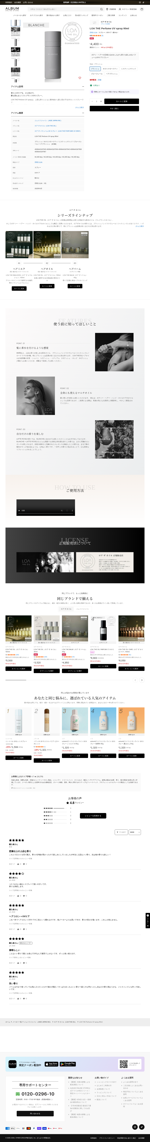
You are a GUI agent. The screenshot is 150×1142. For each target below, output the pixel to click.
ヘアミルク (19, 270)
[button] (96, 36)
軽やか (115, 32)
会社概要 (17, 2)
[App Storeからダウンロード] (51, 1064)
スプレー (102, 32)
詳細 (99, 80)
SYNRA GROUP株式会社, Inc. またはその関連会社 (32, 1138)
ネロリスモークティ (110, 69)
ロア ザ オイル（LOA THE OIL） (46, 126)
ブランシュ (95, 69)
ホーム (7, 1022)
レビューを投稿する (93, 816)
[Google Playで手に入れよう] (68, 1064)
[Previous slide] (135, 680)
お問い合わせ (28, 2)
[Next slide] (142, 680)
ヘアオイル (47, 270)
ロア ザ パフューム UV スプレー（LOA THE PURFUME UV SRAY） (58, 131)
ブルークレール (97, 74)
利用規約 (8, 2)
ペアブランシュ (112, 74)
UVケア (109, 32)
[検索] (101, 9)
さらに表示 (140, 226)
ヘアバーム (75, 270)
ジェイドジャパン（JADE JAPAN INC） (48, 120)
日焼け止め (38, 162)
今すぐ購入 (114, 108)
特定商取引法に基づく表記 (126, 1138)
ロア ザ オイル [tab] (66, 609)
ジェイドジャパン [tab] (82, 609)
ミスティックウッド (128, 69)
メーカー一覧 (17, 1022)
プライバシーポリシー (107, 1138)
